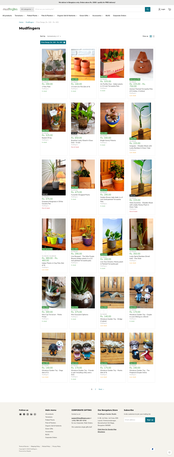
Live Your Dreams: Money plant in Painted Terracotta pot (111, 263)
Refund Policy (46, 446)
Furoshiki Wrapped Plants (80, 195)
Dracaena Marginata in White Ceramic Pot (52, 202)
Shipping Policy (35, 446)
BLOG (108, 16)
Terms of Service (24, 446)
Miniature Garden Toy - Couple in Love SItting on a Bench (140, 316)
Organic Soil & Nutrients (66, 16)
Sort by (42, 36)
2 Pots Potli (46, 87)
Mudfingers (30, 22)
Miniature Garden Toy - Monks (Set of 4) (111, 371)
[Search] (147, 9)
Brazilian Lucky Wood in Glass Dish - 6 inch (82, 141)
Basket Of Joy (47, 138)
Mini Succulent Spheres (79, 315)
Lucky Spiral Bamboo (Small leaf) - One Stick (139, 257)
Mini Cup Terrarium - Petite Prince (52, 316)
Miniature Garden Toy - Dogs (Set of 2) (52, 371)
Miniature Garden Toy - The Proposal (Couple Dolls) (139, 371)
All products (7, 16)
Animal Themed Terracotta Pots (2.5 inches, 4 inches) (141, 90)
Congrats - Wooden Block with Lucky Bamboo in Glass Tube (140, 147)
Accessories (97, 16)
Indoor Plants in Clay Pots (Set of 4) (53, 264)
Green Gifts (84, 16)
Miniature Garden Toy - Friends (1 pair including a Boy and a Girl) (82, 372)
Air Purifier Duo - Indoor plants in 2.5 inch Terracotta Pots (111, 85)
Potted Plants (32, 16)
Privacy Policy (56, 446)
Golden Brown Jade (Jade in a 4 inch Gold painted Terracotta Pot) (111, 199)
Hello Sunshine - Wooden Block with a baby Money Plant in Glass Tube (141, 205)
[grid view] (150, 36)
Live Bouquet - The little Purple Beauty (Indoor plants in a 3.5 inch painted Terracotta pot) (82, 258)
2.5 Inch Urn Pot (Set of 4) (80, 87)
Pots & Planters (47, 16)
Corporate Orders (119, 16)
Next (101, 389)
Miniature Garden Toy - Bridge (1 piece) (111, 320)
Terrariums (19, 16)
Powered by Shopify (25, 451)
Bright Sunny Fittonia (108, 140)
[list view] (153, 36)
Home (21, 22)
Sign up (150, 420)
